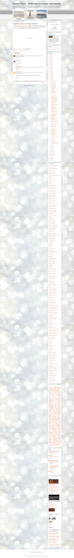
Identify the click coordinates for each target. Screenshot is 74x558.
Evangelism (50, 241)
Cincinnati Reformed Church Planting (54, 489)
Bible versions (51, 185)
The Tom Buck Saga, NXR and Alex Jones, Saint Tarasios (54, 536)
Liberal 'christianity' (54, 420)
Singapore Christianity (19, 50)
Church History (51, 200)
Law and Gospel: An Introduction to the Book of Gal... (53, 105)
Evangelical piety (51, 409)
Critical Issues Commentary (53, 491)
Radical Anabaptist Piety (52, 332)
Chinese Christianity (52, 191)
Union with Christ (58, 444)
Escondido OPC (51, 492)
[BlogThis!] (26, 48)
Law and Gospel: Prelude (53, 141)
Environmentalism (51, 236)
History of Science (51, 271)
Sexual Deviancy (51, 353)
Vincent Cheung (51, 378)
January (52, 155)
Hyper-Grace (51, 274)
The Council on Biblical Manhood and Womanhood (54, 466)
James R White (51, 281)
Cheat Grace (17, 71)
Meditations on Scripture (53, 422)
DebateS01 (50, 218)
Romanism (50, 342)
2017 (51, 67)
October (52, 83)
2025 (51, 56)
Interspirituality (51, 278)
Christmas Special (51, 196)
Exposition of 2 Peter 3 (54, 128)
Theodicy (50, 365)
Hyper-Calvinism (51, 273)
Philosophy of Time (52, 318)
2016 (51, 68)
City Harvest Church (16, 27)
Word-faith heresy (25, 50)
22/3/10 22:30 (18, 76)
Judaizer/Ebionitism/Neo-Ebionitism (54, 284)
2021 (51, 61)
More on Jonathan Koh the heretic (54, 124)
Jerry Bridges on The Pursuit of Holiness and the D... (53, 133)
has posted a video (26, 25)
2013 (51, 72)
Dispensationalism (51, 221)
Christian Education (52, 193)
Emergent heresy (51, 233)
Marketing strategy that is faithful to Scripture (54, 100)
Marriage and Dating (52, 292)
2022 (51, 60)
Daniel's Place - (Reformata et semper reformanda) (37, 4)
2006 (51, 158)
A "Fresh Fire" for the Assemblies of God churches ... (53, 111)
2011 (50, 75)
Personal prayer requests (53, 312)
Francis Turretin (51, 253)
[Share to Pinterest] (29, 48)
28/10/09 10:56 (18, 69)
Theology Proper (51, 368)
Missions (50, 297)
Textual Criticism (51, 360)
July (51, 147)
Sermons (50, 350)
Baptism (50, 183)
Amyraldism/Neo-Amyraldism (53, 175)
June (51, 148)
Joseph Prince (51, 283)
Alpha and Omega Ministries (54, 460)
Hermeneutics (51, 268)
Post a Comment (17, 78)
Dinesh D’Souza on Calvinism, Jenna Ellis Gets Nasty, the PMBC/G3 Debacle (54, 462)
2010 (51, 76)
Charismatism (51, 190)
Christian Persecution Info (53, 516)
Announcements (51, 178)
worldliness (50, 446)
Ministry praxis (51, 295)
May (51, 150)
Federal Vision (51, 248)
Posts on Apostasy (53, 86)
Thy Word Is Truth (18, 54)
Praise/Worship (54, 430)
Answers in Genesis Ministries (53, 486)
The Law (53, 440)
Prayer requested (53, 95)
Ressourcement (51, 338)
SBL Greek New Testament (53, 504)
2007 (51, 157)
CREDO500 (50, 213)
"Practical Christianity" (52, 168)
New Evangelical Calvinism (53, 305)
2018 (51, 65)
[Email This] (25, 48)
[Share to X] (27, 48)
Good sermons (51, 261)
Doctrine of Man (51, 223)
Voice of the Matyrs (52, 520)
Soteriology (50, 358)
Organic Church (51, 310)
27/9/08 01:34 (18, 64)
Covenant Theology (52, 210)
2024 (51, 57)
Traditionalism (51, 373)
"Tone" (50, 170)
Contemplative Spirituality (53, 205)
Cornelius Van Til (51, 206)
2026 (51, 54)
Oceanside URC (51, 503)
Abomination (51, 173)
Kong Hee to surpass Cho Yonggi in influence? (53, 115)
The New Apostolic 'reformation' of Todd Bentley (54, 88)
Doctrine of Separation (52, 226)
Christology (50, 198)
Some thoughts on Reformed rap (53, 102)
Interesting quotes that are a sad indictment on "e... (54, 121)
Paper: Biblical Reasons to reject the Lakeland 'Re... (54, 143)
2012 (51, 74)
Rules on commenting (52, 49)
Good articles (58, 413)
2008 (51, 79)
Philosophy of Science (52, 317)
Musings (57, 423)
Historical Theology (52, 269)
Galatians (55, 412)
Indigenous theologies (52, 276)
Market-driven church (52, 290)
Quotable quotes (51, 330)
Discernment (59, 403)
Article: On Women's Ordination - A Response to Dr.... (53, 108)
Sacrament (50, 347)
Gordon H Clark (51, 263)
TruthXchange (51, 505)
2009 (51, 78)
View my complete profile (53, 43)
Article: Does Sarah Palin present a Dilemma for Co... (53, 130)
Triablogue (51, 455)
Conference (50, 203)
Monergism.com (51, 500)
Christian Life (51, 195)
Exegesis (50, 243)
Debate (50, 216)
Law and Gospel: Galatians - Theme (53, 91)
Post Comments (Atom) (31, 85)
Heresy (50, 266)
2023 (51, 58)
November (52, 82)
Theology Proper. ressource (53, 370)
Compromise (51, 201)
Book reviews (51, 188)
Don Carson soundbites (54, 113)
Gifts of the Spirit (51, 258)
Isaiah (50, 279)
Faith (49, 246)
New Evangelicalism (52, 307)
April (51, 151)
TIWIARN (53, 443)
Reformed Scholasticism (52, 335)
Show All (60, 474)
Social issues (51, 357)
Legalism (50, 287)
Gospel (50, 415)
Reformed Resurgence (52, 333)
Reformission (51, 337)
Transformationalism (52, 375)
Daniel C (55, 35)
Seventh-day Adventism (52, 352)
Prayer (50, 325)
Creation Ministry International (53, 490)
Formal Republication (52, 251)
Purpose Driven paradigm (53, 328)
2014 (51, 71)
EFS (49, 231)
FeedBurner (57, 29)
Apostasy (50, 181)
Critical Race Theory (52, 215)
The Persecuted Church (52, 363)
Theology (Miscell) (58, 441)
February (52, 154)
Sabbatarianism (51, 345)
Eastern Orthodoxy (52, 228)
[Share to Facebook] (28, 48)
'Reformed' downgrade (52, 165)
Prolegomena (51, 327)
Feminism (50, 411)
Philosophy (50, 315)
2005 (51, 160)
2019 (51, 64)
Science (50, 348)
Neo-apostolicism (51, 302)
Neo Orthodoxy (51, 300)
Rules (49, 343)
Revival (50, 340)
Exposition (50, 410)
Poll (49, 320)
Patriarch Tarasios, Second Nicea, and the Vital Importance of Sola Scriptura (54, 539)
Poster (50, 322)
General (50, 256)
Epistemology (51, 238)
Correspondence (51, 208)
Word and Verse (18, 25)
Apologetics (50, 180)
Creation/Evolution (52, 211)
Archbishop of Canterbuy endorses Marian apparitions (54, 97)
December (52, 80)
